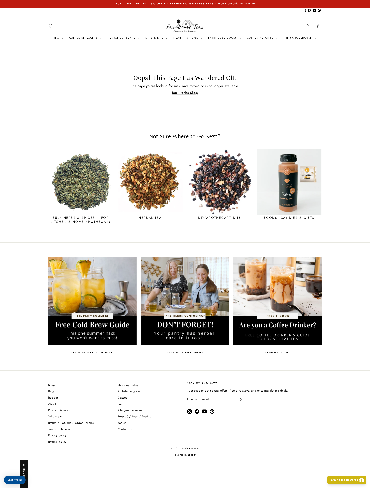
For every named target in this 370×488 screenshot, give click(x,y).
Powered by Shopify (185, 455)
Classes (122, 397)
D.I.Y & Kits (155, 38)
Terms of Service (59, 429)
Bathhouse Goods (223, 38)
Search (122, 423)
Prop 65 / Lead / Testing (134, 416)
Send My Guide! (277, 352)
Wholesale (55, 416)
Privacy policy (57, 435)
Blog (51, 391)
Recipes (53, 397)
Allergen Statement (130, 410)
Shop (51, 385)
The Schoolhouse (298, 38)
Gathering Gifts (261, 38)
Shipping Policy (128, 385)
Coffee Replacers (84, 38)
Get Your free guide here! (92, 352)
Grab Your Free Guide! (185, 352)
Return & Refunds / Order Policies (71, 423)
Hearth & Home (186, 38)
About (52, 404)
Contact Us (125, 429)
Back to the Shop (185, 92)
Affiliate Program (129, 391)
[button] (15, 480)
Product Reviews (59, 410)
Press (121, 404)
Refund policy (57, 442)
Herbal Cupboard (122, 38)
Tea (57, 38)
